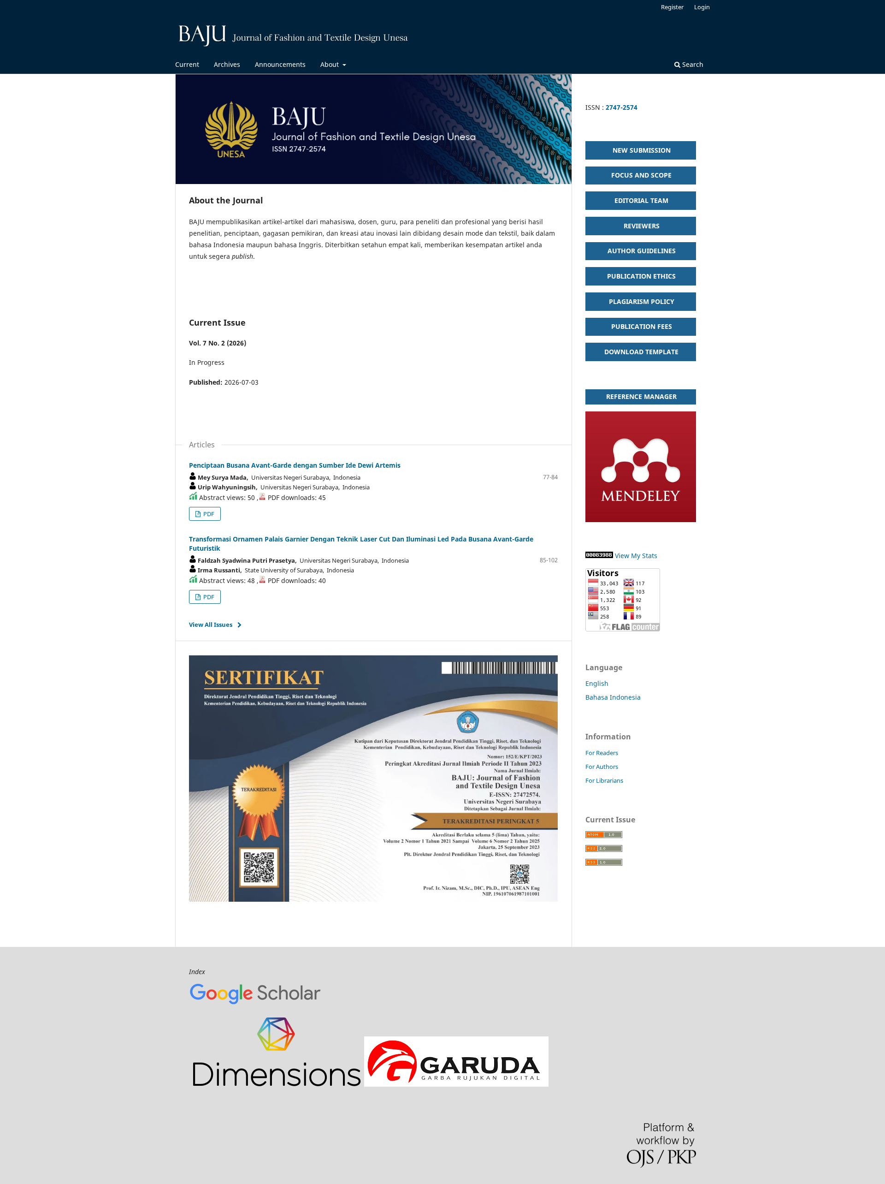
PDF (208, 514)
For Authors (601, 766)
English (596, 683)
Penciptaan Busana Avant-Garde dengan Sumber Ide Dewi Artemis (295, 465)
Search (691, 64)
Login (702, 7)
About (330, 64)
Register (672, 7)
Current (187, 64)
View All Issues (210, 624)
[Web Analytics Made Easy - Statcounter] (599, 555)
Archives (227, 64)
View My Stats (636, 555)
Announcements (280, 64)
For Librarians (604, 780)
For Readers (601, 753)
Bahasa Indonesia (613, 697)
